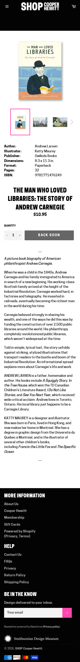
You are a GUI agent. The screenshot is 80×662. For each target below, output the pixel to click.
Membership (14, 518)
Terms (24, 536)
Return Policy (14, 575)
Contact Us (13, 555)
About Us (11, 504)
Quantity (10, 226)
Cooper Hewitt (15, 511)
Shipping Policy (16, 582)
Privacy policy (51, 627)
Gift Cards (12, 524)
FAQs (8, 561)
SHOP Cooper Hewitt (28, 648)
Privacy (11, 536)
